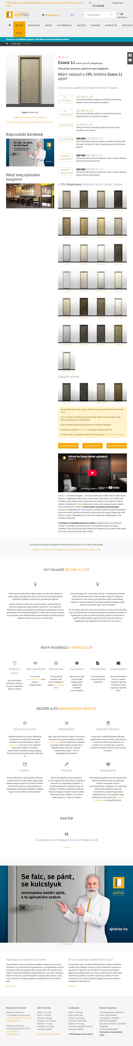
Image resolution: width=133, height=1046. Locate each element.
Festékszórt (66, 139)
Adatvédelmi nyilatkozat (69, 550)
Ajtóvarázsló (64, 25)
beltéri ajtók (19, 29)
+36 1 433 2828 (12, 1018)
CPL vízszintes (65, 99)
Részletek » (11, 986)
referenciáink (59, 685)
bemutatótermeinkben (113, 434)
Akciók (48, 25)
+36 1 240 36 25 (12, 1031)
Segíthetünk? (92, 445)
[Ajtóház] (7, 44)
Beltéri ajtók (16, 44)
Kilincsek (95, 25)
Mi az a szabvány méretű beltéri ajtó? (90, 959)
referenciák (14, 745)
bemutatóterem (54, 742)
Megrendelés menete (45, 122)
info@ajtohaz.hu (52, 15)
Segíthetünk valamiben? (24, 117)
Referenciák (34, 25)
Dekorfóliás (66, 125)
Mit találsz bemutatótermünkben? (21, 122)
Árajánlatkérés (41, 117)
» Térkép (66, 847)
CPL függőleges (66, 113)
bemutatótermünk (34, 679)
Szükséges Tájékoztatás (90, 550)
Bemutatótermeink (117, 445)
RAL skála (84, 430)
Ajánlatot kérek (68, 445)
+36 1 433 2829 (25, 1018)
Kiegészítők (111, 25)
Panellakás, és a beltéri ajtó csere (26, 959)
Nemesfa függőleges (66, 171)
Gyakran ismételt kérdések (48, 1034)
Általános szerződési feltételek (45, 550)
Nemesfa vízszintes (65, 158)
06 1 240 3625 (98, 6)
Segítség (81, 25)
